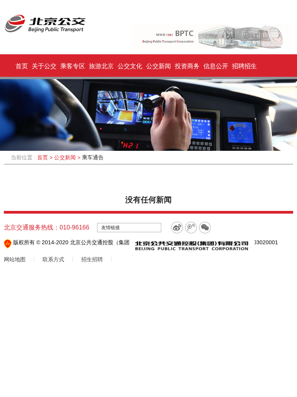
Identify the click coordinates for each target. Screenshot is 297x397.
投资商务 (187, 66)
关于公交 (44, 66)
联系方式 (53, 259)
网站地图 (15, 259)
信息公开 (215, 66)
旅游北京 (101, 66)
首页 (21, 66)
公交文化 (130, 66)
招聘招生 (244, 66)
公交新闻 (158, 66)
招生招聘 (92, 259)
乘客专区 (72, 66)
